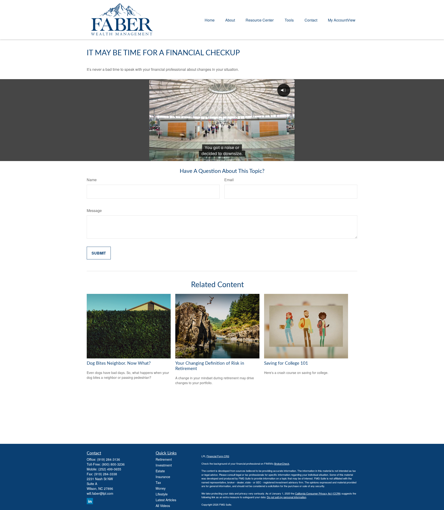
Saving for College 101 (286, 363)
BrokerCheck (281, 463)
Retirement (164, 459)
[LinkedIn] (90, 501)
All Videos (163, 505)
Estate (160, 471)
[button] (209, 19)
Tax (158, 482)
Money (161, 488)
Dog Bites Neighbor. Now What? (119, 363)
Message (94, 210)
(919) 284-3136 (108, 459)
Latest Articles (166, 500)
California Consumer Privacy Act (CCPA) (318, 493)
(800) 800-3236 (113, 464)
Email (229, 179)
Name (92, 179)
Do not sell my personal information (286, 497)
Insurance (163, 476)
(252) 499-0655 (109, 469)
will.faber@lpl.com (100, 493)
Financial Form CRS (218, 456)
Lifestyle (162, 494)
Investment (164, 465)
